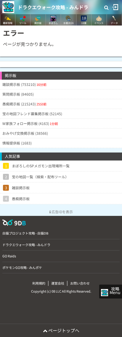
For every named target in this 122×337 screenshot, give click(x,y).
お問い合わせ (80, 283)
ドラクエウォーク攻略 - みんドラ (53, 7)
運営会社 (57, 283)
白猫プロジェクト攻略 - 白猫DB (25, 233)
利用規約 (38, 283)
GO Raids (9, 255)
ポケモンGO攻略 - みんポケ (22, 267)
